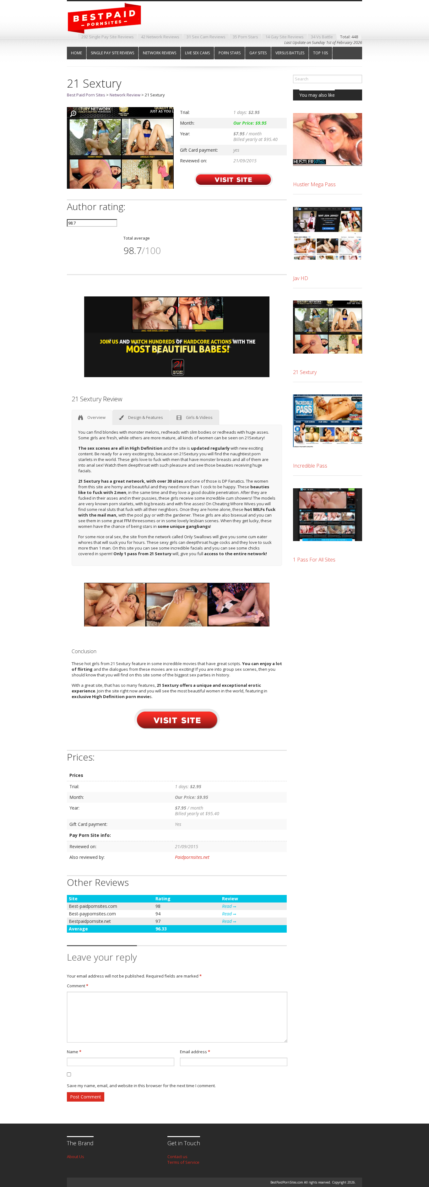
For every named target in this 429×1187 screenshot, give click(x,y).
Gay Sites (258, 53)
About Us (75, 1156)
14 (284, 37)
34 (322, 37)
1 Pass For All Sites (314, 559)
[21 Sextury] (120, 187)
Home (76, 53)
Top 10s (320, 53)
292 (107, 37)
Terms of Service (183, 1162)
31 (206, 37)
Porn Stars (230, 53)
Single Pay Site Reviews (112, 53)
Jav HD (300, 278)
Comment (77, 986)
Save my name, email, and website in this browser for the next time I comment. (141, 1085)
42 (160, 37)
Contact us (177, 1156)
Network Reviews (159, 53)
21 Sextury (305, 372)
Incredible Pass (310, 465)
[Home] (109, 28)
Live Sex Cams (197, 53)
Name (74, 1051)
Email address (195, 1051)
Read (227, 906)
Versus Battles (289, 53)
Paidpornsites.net (192, 857)
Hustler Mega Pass (314, 184)
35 (245, 37)
